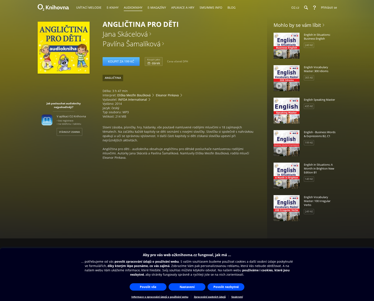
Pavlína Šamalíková (132, 43)
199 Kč (309, 142)
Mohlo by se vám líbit (297, 25)
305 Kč (309, 77)
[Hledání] (305, 7)
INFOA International (132, 99)
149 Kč (309, 179)
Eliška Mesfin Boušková (134, 95)
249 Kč (309, 45)
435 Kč (309, 106)
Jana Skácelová (125, 34)
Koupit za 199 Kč (121, 61)
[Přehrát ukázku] (47, 64)
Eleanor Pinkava (167, 95)
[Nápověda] (314, 7)
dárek (153, 61)
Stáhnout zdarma (69, 131)
